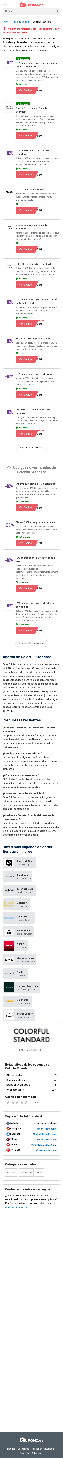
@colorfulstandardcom (45, 1133)
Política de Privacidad (43, 1448)
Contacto (25, 1453)
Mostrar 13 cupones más (31, 447)
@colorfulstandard (47, 1128)
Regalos (11, 1172)
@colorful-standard (46, 1150)
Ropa (39, 1172)
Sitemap (36, 1453)
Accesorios (26, 1172)
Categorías (23, 1448)
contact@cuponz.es (17, 1206)
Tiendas (11, 1448)
